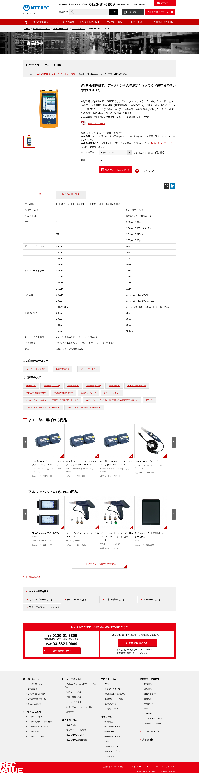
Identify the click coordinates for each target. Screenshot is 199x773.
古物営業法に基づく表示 (113, 767)
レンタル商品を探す (41, 28)
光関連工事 (31, 386)
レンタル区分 (87, 152)
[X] (166, 186)
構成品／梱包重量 (71, 194)
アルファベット (78, 28)
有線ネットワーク (88, 393)
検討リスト (133, 12)
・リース (107, 741)
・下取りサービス (110, 746)
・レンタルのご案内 (34, 717)
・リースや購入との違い (36, 694)
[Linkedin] (172, 186)
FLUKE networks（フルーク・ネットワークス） (56, 74)
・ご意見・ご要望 (110, 709)
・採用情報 (147, 684)
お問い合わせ (166, 3)
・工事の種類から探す (74, 697)
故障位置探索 (73, 386)
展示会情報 (147, 739)
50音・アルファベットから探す (44, 607)
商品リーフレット (96, 123)
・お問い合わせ (109, 704)
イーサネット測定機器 (35, 369)
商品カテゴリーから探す (41, 599)
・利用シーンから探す (74, 692)
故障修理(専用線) (93, 386)
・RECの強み (70, 725)
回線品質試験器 (62, 369)
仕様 (39, 194)
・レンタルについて (111, 689)
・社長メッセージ (149, 694)
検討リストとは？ (147, 171)
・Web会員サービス (111, 726)
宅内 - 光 (149, 400)
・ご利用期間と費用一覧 (36, 699)
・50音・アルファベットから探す (79, 707)
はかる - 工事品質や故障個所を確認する (43, 407)
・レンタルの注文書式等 (36, 736)
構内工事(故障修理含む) (36, 393)
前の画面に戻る (33, 576)
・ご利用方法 (31, 689)
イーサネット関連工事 (136, 386)
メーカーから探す (60, 28)
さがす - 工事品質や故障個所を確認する (84, 407)
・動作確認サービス (111, 736)
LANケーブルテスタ (89, 369)
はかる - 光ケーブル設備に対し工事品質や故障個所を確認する (52, 400)
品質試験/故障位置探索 (63, 393)
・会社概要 (147, 699)
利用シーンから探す (77, 599)
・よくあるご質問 (33, 704)
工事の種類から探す (115, 599)
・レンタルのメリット (35, 684)
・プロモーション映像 (151, 723)
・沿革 (145, 709)
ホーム (25, 22)
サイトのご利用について (165, 767)
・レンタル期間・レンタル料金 (39, 722)
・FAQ (106, 684)
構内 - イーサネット (112, 393)
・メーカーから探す (73, 702)
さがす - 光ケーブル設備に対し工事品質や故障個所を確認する (112, 400)
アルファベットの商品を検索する (99, 564)
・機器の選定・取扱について (115, 694)
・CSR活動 (147, 713)
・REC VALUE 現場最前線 (76, 740)
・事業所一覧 (147, 704)
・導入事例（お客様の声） (76, 730)
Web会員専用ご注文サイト (159, 12)
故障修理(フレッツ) (52, 386)
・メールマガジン (110, 756)
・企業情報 (147, 689)
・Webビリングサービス (113, 751)
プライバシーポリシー (139, 767)
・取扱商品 (69, 712)
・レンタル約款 (32, 731)
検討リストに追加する (117, 169)
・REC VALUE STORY (74, 735)
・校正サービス (109, 731)
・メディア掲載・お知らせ (153, 718)
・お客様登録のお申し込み (37, 726)
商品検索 (63, 12)
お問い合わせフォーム (162, 143)
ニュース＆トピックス (153, 731)
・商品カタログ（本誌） (113, 699)
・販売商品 (108, 722)
